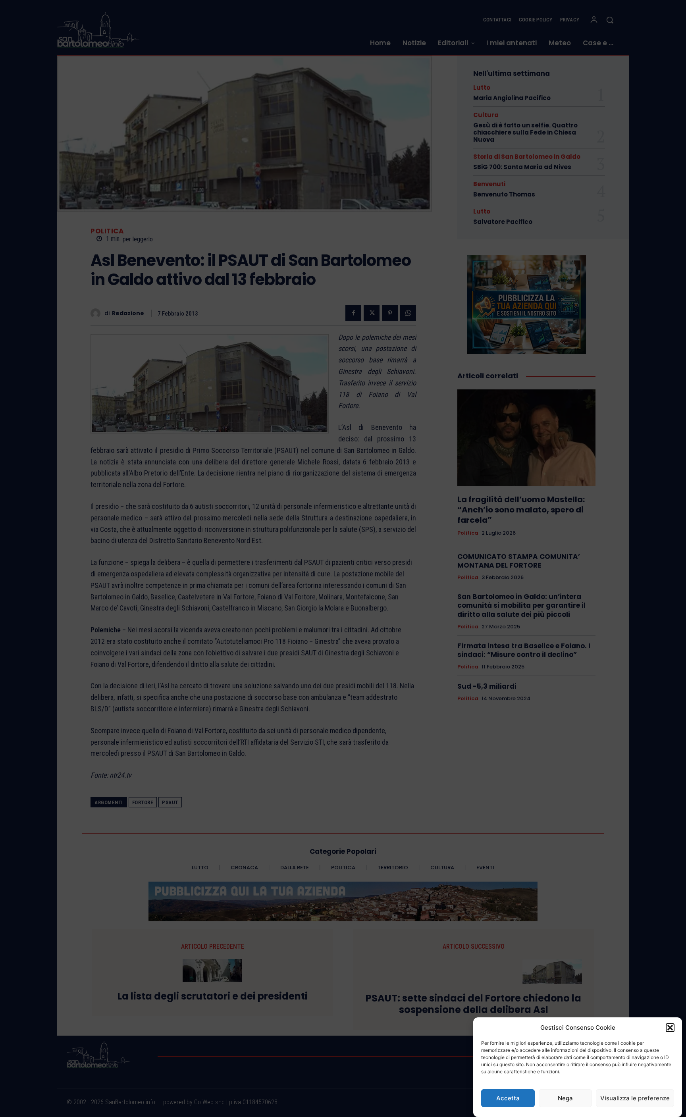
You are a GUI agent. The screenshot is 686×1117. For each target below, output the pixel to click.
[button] (670, 1028)
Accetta (508, 1098)
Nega (565, 1098)
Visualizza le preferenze (635, 1098)
